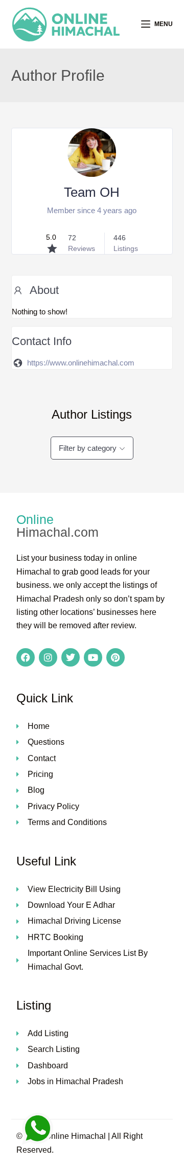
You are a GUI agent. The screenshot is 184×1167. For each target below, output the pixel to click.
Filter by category (88, 448)
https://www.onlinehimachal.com (80, 362)
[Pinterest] (115, 657)
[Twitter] (70, 657)
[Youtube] (93, 657)
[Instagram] (48, 657)
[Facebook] (25, 657)
